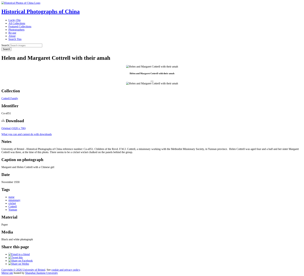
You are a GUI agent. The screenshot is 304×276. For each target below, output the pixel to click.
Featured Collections (19, 26)
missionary (14, 200)
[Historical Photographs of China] (20, 2)
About (11, 35)
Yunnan (12, 209)
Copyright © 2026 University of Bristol (23, 269)
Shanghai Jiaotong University (41, 272)
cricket (12, 203)
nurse (11, 196)
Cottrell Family (9, 98)
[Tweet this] (15, 257)
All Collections (16, 23)
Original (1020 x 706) (13, 128)
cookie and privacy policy (65, 269)
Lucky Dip (14, 20)
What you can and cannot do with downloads (26, 134)
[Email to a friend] (19, 254)
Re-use (12, 32)
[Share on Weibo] (18, 263)
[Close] (152, 81)
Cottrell (12, 206)
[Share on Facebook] (20, 260)
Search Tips (14, 39)
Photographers (16, 29)
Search (5, 45)
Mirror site (7, 272)
